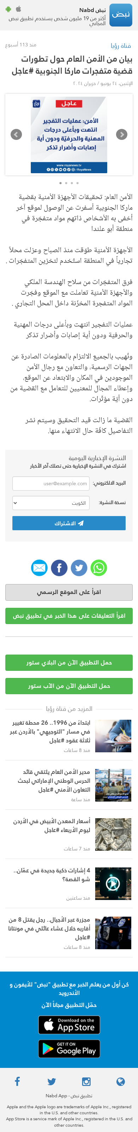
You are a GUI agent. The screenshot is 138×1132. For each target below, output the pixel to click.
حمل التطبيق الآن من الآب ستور (69, 685)
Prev (16, 134)
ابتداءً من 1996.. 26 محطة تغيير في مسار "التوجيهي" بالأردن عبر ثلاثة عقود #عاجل (50, 731)
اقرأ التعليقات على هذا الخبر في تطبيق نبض (69, 615)
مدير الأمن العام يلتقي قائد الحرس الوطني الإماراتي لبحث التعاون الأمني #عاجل (54, 780)
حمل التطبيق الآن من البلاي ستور (69, 662)
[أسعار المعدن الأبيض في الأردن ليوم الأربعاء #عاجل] (113, 834)
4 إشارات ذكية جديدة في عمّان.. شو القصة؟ (51, 875)
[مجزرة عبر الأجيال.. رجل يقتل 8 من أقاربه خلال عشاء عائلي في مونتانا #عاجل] (113, 933)
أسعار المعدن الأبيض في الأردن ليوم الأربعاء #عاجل (51, 826)
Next (121, 134)
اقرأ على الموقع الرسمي (69, 592)
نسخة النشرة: (112, 502)
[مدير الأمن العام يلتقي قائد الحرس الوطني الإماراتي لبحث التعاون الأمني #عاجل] (113, 785)
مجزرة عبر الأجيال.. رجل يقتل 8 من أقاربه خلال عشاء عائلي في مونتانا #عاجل (49, 928)
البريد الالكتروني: (109, 482)
